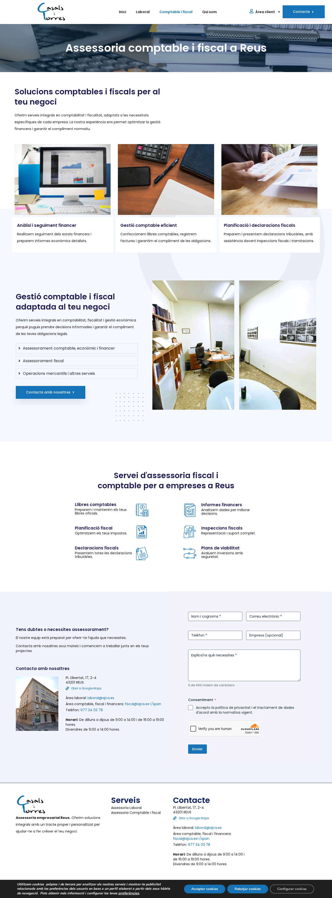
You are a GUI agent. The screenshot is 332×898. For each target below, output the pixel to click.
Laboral (143, 11)
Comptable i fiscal (175, 11)
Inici (122, 11)
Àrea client (265, 11)
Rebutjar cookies (248, 889)
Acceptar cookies (204, 889)
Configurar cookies (292, 889)
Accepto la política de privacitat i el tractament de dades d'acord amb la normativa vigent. (245, 710)
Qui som (209, 11)
